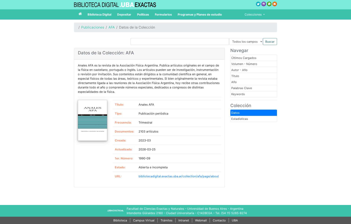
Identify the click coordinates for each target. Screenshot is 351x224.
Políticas (143, 14)
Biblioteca (120, 220)
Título (235, 76)
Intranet (183, 220)
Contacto (219, 220)
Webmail (201, 220)
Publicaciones (92, 27)
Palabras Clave (241, 88)
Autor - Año (239, 70)
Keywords (238, 94)
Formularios (163, 14)
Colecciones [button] (254, 14)
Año (234, 82)
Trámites (166, 220)
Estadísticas (239, 119)
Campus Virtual (143, 220)
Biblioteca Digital (99, 14)
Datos (235, 113)
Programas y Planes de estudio (200, 14)
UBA (235, 220)
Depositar (124, 14)
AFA (111, 27)
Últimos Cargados (243, 58)
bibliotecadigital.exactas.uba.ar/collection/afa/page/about (179, 176)
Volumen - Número (244, 64)
